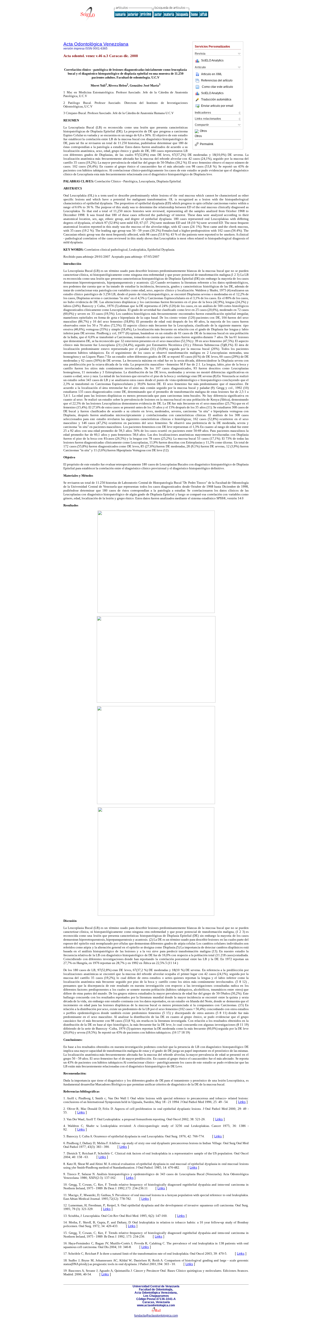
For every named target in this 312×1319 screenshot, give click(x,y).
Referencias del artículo (217, 80)
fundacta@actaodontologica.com (156, 1315)
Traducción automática (216, 99)
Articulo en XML (211, 74)
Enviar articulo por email (217, 106)
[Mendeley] (197, 131)
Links (242, 1102)
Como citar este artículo (217, 87)
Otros (203, 131)
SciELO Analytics (212, 60)
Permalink (206, 144)
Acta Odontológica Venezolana (95, 44)
